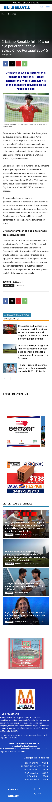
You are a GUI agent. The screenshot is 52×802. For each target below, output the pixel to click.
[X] (12, 63)
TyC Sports (17, 282)
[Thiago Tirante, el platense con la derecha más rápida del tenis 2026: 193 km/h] (10, 368)
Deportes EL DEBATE (22, 593)
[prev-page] (4, 378)
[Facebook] (5, 63)
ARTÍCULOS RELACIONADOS (16, 315)
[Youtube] (39, 794)
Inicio (4, 14)
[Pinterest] (18, 63)
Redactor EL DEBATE (23, 535)
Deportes (12, 14)
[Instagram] (39, 789)
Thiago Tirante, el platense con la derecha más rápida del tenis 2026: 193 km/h (32, 368)
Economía (9, 564)
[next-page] (9, 378)
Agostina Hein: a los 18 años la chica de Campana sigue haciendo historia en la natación (25, 615)
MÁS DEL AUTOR (11, 319)
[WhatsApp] (24, 63)
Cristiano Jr (20, 285)
